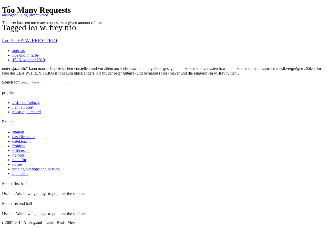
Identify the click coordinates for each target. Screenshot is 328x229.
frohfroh (19, 146)
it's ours (18, 155)
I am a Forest (22, 107)
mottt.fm (19, 160)
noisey (17, 164)
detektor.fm (21, 141)
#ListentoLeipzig (26, 102)
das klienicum (23, 136)
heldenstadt (21, 150)
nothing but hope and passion (36, 169)
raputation (20, 173)
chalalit (18, 132)
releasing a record (26, 112)
